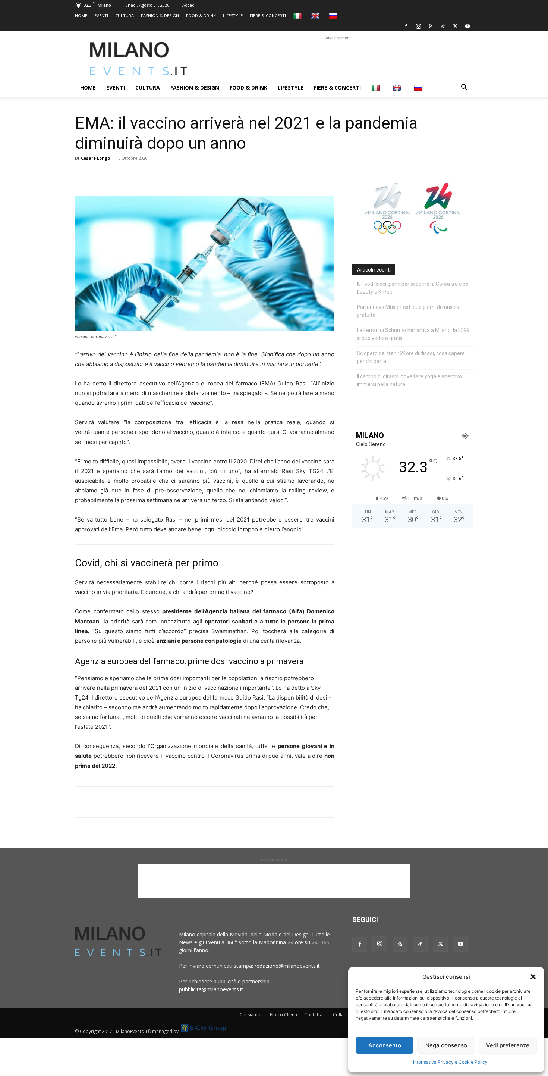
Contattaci (315, 1014)
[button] (533, 976)
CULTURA (124, 15)
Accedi (189, 5)
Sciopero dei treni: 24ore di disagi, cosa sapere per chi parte (411, 357)
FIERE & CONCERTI (268, 15)
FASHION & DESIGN (160, 15)
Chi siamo (250, 1014)
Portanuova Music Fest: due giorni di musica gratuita (408, 311)
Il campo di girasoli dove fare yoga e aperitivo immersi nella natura (409, 380)
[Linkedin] (133, 175)
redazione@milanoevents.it (287, 965)
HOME (81, 15)
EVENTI (101, 15)
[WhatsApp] (116, 175)
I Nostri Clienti (282, 1014)
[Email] (151, 175)
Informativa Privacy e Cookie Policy (450, 1062)
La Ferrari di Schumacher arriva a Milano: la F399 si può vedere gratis (413, 334)
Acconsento (384, 1045)
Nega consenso (446, 1045)
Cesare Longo (95, 158)
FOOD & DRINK (201, 15)
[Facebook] (406, 26)
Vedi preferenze (507, 1045)
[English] (316, 15)
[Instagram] (418, 26)
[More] (168, 175)
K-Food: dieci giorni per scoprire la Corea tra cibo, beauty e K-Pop (413, 288)
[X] (455, 26)
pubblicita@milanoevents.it (211, 989)
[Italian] (298, 15)
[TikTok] (442, 26)
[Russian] (334, 15)
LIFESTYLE (233, 15)
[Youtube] (467, 26)
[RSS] (430, 26)
